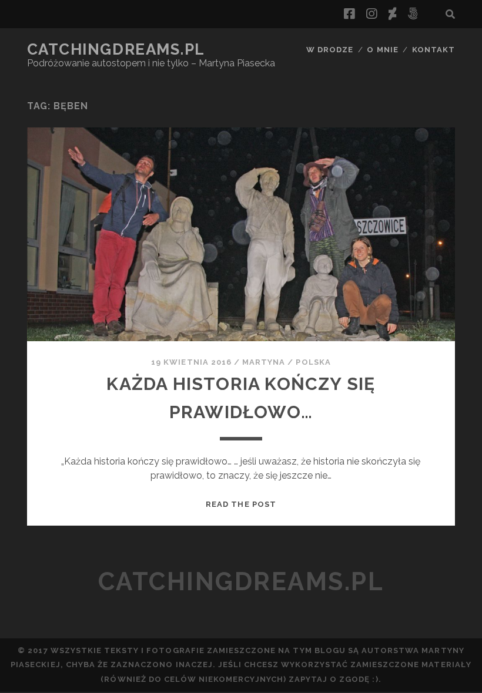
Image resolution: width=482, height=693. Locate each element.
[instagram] (371, 14)
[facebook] (349, 14)
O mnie (382, 49)
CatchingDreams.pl (116, 49)
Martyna (263, 362)
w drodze (329, 49)
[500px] (412, 14)
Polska (313, 362)
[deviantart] (392, 14)
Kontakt (433, 49)
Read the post (241, 504)
